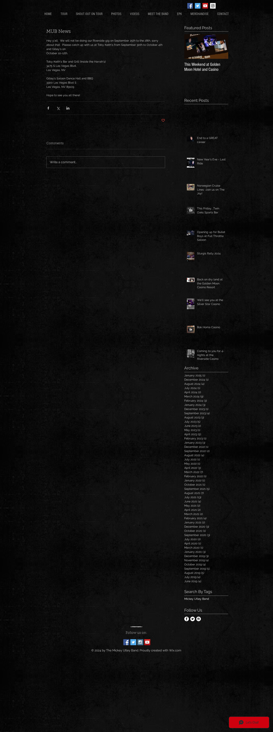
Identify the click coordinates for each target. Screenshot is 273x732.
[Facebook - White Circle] (186, 619)
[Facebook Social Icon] (190, 6)
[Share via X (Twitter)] (58, 108)
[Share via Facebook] (48, 108)
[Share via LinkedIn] (68, 108)
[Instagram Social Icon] (213, 6)
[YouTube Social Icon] (205, 6)
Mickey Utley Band (196, 598)
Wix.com (175, 650)
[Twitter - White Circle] (192, 619)
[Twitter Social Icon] (197, 6)
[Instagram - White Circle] (198, 619)
